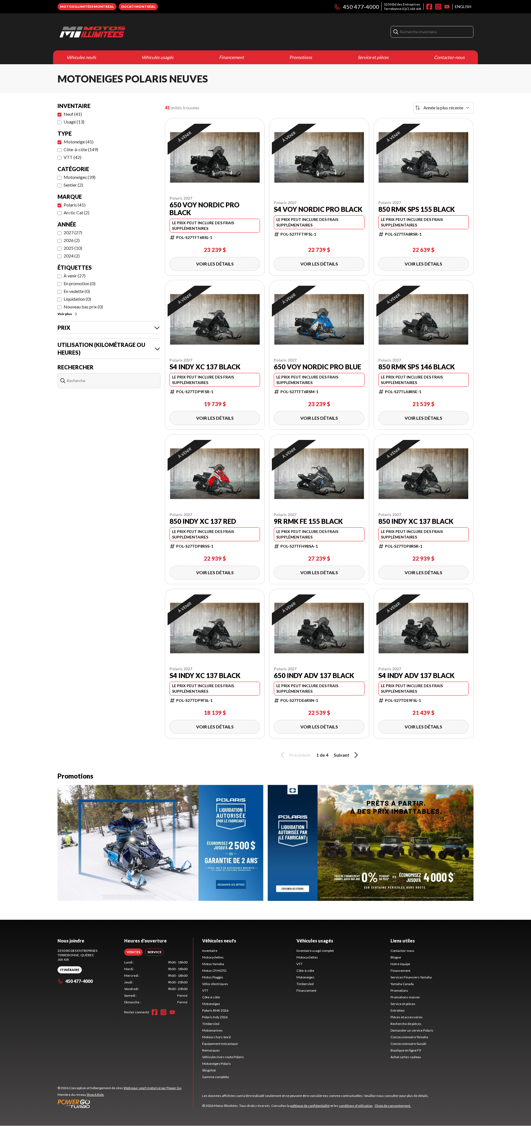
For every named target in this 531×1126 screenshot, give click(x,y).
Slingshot (209, 1070)
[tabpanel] (156, 982)
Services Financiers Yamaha (411, 977)
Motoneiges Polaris (216, 1063)
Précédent (300, 754)
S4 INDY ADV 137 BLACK (416, 675)
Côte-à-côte (211, 997)
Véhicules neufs (81, 57)
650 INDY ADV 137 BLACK (314, 675)
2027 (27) (73, 232)
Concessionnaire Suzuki (408, 1044)
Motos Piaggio (212, 977)
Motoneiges (211, 1004)
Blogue (396, 957)
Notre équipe (400, 964)
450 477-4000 (361, 6)
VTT (205, 990)
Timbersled (210, 1024)
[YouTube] (447, 6)
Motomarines (212, 1030)
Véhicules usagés (157, 57)
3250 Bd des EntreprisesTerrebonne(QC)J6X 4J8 (402, 6)
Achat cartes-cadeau (406, 1057)
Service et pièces (373, 57)
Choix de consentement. (392, 1106)
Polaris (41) (74, 204)
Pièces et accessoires (407, 1017)
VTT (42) (72, 157)
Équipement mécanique (220, 1044)
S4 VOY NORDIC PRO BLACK (318, 209)
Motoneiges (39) (79, 177)
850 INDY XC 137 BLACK (415, 521)
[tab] (133, 952)
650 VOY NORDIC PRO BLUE (317, 367)
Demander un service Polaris (412, 1030)
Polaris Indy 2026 (215, 1017)
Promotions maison (405, 997)
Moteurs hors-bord (216, 1037)
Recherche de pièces (406, 1024)
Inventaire (209, 951)
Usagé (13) (74, 121)
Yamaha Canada (402, 984)
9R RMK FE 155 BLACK (308, 521)
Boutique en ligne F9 (406, 1050)
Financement (231, 57)
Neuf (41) (73, 114)
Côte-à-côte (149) (81, 149)
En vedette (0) (77, 291)
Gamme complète (215, 1077)
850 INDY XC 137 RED (203, 521)
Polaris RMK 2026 (215, 1010)
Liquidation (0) (77, 299)
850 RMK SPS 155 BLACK (416, 209)
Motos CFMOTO (214, 970)
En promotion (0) (79, 283)
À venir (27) (74, 275)
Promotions (300, 57)
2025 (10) (73, 248)
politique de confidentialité (310, 1106)
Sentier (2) (73, 184)
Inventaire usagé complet (315, 951)
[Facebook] (429, 6)
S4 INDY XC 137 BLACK (205, 367)
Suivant (341, 754)
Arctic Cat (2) (76, 212)
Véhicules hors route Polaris (223, 1057)
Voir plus (65, 314)
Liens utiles (403, 940)
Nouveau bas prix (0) (83, 306)
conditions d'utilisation (356, 1106)
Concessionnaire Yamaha (409, 1037)
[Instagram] (438, 6)
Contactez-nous (449, 57)
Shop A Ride (95, 1094)
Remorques (211, 1050)
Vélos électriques (215, 984)
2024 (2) (72, 255)
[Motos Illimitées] (127, 32)
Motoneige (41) (78, 141)
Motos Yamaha (213, 964)
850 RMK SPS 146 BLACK (416, 367)
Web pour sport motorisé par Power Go (152, 1088)
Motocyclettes (213, 957)
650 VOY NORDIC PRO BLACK (205, 209)
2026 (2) (72, 240)
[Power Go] (120, 1103)
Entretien (398, 1010)
